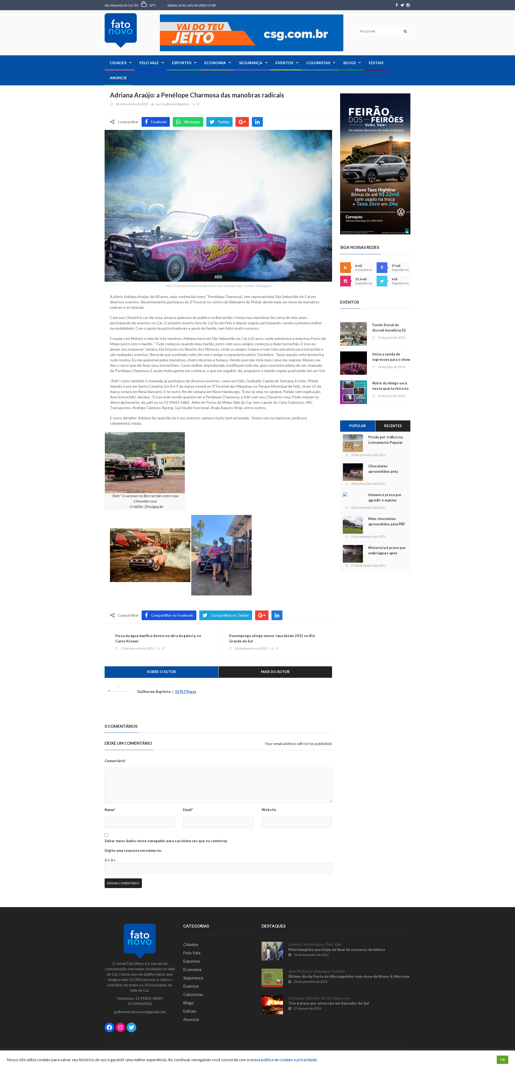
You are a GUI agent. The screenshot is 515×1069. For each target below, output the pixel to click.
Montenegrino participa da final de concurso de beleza (336, 949)
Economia (215, 62)
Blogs (349, 62)
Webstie (269, 810)
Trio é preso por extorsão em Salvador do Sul (328, 1003)
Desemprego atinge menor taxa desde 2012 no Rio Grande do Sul (272, 638)
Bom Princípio (300, 971)
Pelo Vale (149, 62)
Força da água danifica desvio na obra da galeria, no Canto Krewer (158, 638)
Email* (188, 810)
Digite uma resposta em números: (133, 850)
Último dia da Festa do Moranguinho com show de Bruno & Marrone (348, 976)
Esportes (181, 62)
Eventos (284, 62)
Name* (110, 810)
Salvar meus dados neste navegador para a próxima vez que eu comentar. (166, 841)
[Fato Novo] (121, 30)
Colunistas (318, 62)
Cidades (118, 62)
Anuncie (118, 77)
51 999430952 (140, 1003)
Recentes (393, 426)
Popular (357, 426)
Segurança (250, 62)
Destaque (322, 971)
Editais (376, 62)
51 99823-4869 (148, 998)
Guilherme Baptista (175, 104)
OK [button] (502, 1059)
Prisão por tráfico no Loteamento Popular (385, 440)
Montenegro (313, 944)
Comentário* (115, 761)
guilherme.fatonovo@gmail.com (140, 1011)
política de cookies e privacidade (289, 1059)
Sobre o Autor (161, 672)
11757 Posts (185, 691)
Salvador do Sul (318, 998)
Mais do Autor (275, 672)
